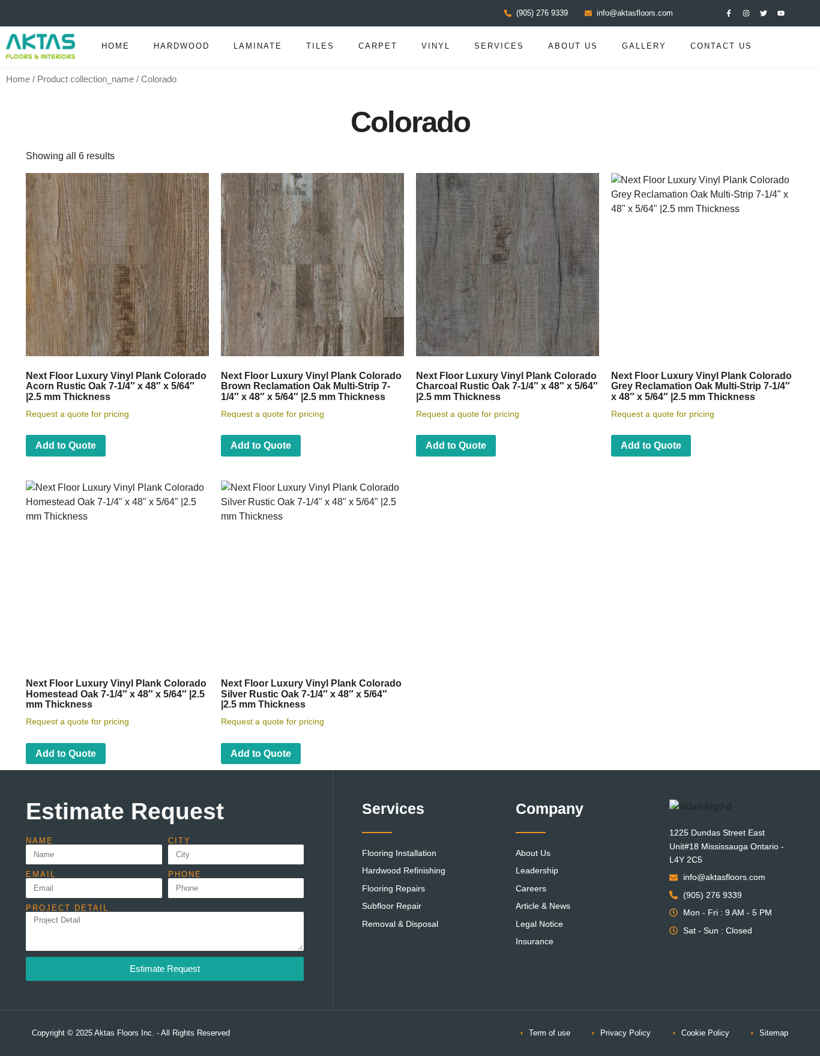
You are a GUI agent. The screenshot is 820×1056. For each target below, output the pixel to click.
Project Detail (67, 908)
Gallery (644, 45)
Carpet (377, 45)
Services (499, 45)
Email (41, 874)
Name (39, 841)
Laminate (258, 45)
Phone (185, 874)
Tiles (320, 45)
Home (115, 45)
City (179, 841)
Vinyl (435, 45)
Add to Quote (65, 445)
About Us (573, 45)
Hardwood (182, 45)
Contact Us (721, 45)
